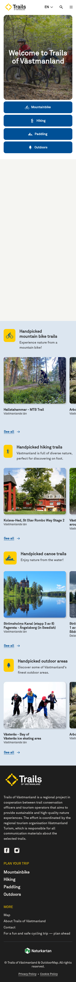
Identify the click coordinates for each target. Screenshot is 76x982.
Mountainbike (17, 872)
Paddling (12, 887)
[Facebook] (7, 850)
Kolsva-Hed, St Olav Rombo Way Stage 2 (34, 520)
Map (7, 915)
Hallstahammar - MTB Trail (24, 409)
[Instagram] (17, 850)
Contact (9, 927)
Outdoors (12, 894)
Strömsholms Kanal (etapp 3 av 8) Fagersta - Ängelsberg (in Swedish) (30, 625)
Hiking (9, 880)
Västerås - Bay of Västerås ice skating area (22, 736)
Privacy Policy (27, 974)
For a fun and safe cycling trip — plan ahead (37, 933)
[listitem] (38, 57)
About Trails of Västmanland (25, 921)
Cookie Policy (49, 974)
